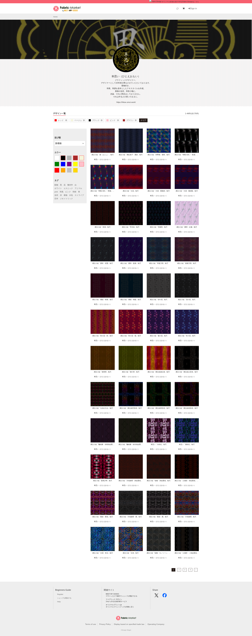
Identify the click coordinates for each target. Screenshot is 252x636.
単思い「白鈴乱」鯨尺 (159, 444)
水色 (71, 195)
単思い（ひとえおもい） (102, 159)
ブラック (95, 120)
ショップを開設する (64, 598)
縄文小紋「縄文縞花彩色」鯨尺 (187, 408)
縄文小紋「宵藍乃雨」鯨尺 (158, 263)
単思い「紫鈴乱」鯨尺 (187, 444)
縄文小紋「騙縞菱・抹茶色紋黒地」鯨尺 (131, 444)
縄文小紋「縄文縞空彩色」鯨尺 (131, 408)
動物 (56, 185)
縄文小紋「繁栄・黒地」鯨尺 (102, 517)
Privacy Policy (105, 624)
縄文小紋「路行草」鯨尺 (130, 372)
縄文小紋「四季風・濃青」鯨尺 (159, 155)
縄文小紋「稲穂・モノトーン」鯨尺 (159, 553)
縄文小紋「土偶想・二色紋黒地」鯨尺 (187, 553)
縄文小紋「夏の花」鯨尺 (158, 336)
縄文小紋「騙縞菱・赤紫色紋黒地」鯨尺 (103, 444)
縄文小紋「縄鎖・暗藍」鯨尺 (130, 299)
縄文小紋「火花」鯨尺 (131, 191)
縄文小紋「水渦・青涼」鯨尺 (102, 553)
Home (55, 17)
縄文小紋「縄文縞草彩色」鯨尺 (159, 408)
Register (60, 594)
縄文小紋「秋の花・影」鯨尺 (102, 336)
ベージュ (78, 120)
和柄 (74, 192)
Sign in (193, 8)
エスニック (68, 188)
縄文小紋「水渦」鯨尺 (131, 553)
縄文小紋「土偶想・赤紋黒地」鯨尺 (187, 481)
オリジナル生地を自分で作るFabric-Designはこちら (180, 2)
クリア (143, 120)
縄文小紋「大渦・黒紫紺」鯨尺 (159, 191)
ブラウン (130, 120)
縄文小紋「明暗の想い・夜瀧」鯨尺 (187, 155)
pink (56, 192)
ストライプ (79, 195)
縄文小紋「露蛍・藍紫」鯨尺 (130, 263)
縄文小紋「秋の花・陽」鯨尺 (130, 336)
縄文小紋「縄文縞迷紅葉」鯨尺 (159, 372)
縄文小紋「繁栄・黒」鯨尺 (158, 517)
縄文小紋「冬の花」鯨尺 (186, 336)
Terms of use (90, 624)
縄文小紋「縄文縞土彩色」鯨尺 (187, 372)
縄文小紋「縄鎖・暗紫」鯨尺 (102, 299)
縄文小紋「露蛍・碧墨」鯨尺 (102, 263)
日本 (56, 199)
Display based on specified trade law (129, 624)
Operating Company (156, 624)
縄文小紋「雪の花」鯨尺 (186, 299)
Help (59, 602)
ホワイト (58, 188)
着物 (65, 195)
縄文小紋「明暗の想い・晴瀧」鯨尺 (103, 191)
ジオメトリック (66, 199)
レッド (61, 120)
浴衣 (56, 195)
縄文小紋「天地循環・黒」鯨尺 (131, 517)
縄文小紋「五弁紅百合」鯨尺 (102, 408)
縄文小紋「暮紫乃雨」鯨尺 (186, 263)
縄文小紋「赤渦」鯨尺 (103, 227)
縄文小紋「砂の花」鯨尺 (158, 299)
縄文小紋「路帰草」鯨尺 (102, 372)
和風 (61, 192)
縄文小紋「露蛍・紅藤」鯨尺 (187, 227)
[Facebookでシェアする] (164, 596)
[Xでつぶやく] (156, 596)
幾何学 (70, 185)
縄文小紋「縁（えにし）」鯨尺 (103, 155)
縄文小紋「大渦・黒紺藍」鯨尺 (187, 191)
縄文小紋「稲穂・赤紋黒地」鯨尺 (158, 481)
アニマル (78, 188)
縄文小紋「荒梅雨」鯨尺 (158, 227)
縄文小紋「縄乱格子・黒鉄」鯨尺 (131, 155)
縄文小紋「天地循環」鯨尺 (186, 517)
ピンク (113, 120)
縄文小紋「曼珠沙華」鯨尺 (102, 481)
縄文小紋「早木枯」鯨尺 (130, 227)
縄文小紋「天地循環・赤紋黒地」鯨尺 (131, 481)
